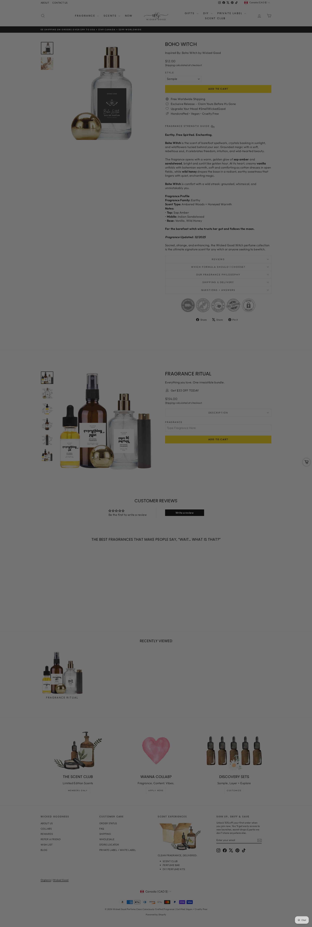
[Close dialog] (215, 424)
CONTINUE (124, 479)
